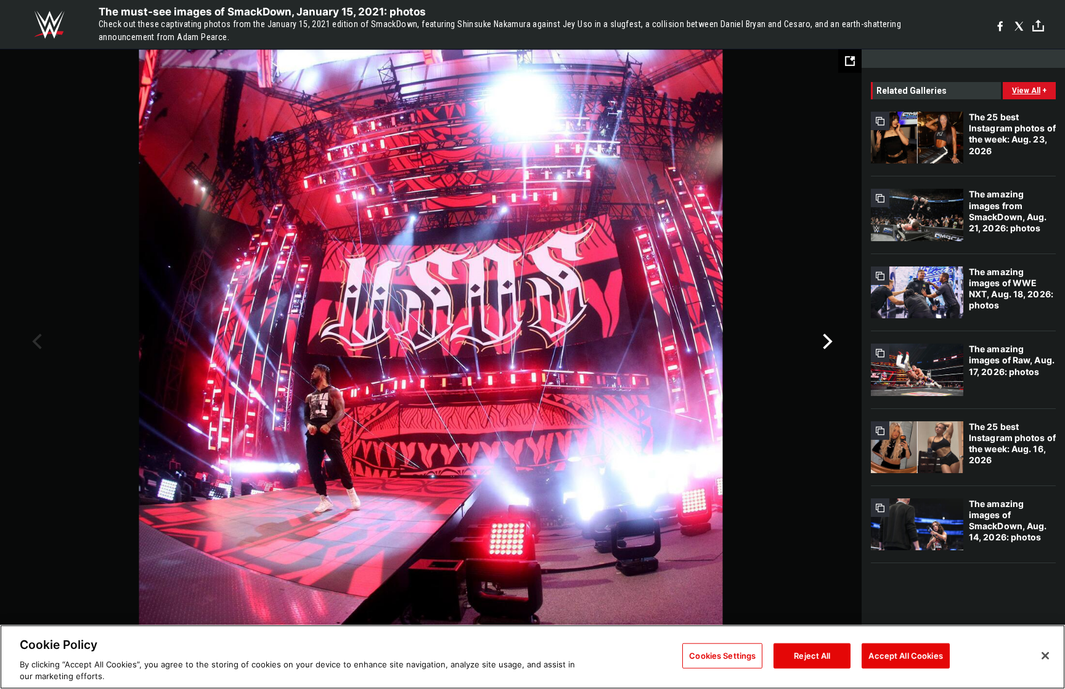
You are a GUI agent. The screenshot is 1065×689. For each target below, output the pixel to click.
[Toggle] (1038, 25)
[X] (1019, 25)
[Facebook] (1000, 25)
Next (826, 341)
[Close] (1045, 655)
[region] (532, 657)
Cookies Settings (722, 656)
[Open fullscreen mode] (850, 61)
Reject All (812, 656)
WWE (49, 24)
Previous (35, 341)
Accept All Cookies (905, 656)
